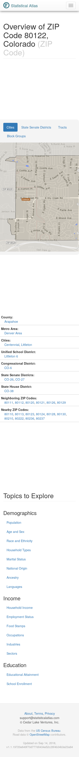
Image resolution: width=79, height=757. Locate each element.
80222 (19, 418)
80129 (61, 402)
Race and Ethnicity (19, 541)
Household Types (19, 550)
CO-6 (8, 368)
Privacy (50, 713)
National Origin (17, 568)
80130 (61, 414)
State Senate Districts (36, 127)
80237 (40, 418)
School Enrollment (19, 683)
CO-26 (9, 379)
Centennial (11, 344)
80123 (29, 414)
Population (14, 522)
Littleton (26, 344)
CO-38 (9, 391)
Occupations (15, 635)
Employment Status (20, 617)
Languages (14, 586)
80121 (40, 402)
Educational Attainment (23, 674)
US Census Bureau (48, 730)
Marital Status (16, 559)
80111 (8, 402)
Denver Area (13, 333)
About (28, 713)
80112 (19, 402)
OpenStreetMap (40, 734)
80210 (8, 418)
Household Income (20, 607)
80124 (40, 414)
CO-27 (20, 379)
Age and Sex (15, 531)
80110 (8, 414)
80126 (51, 402)
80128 (51, 414)
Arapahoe (11, 321)
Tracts (62, 127)
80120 (29, 402)
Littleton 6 (11, 356)
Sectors (12, 653)
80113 (19, 414)
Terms (38, 713)
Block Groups (16, 136)
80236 (29, 418)
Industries (13, 644)
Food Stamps (16, 626)
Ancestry (13, 577)
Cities (10, 127)
